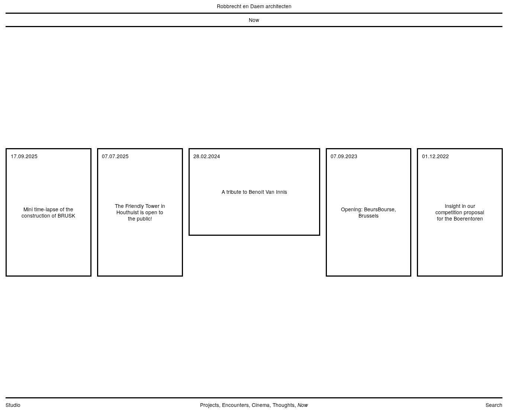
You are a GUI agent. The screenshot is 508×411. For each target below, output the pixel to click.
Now (254, 19)
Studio (13, 405)
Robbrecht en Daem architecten (254, 6)
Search (494, 405)
